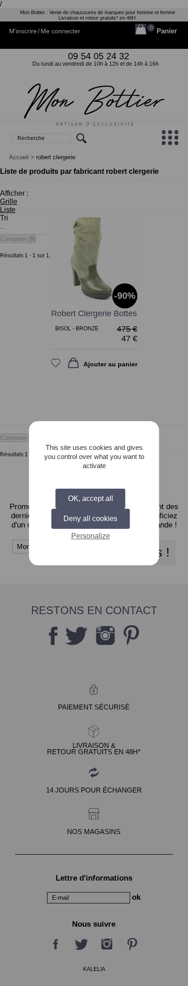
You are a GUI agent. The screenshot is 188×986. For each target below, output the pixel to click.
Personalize (90, 536)
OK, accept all (90, 498)
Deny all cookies (90, 518)
